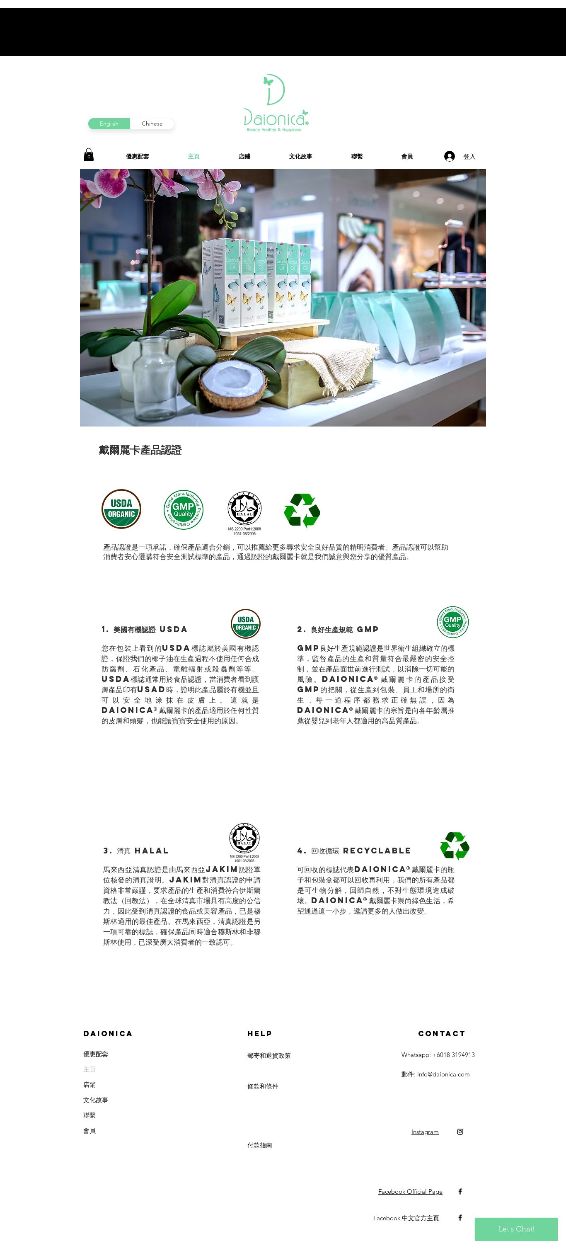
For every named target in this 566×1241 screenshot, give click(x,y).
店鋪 (89, 1084)
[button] (88, 154)
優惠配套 (95, 1054)
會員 (89, 1130)
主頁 (89, 1069)
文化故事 (95, 1100)
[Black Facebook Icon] (460, 1191)
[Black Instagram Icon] (460, 1132)
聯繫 (89, 1115)
